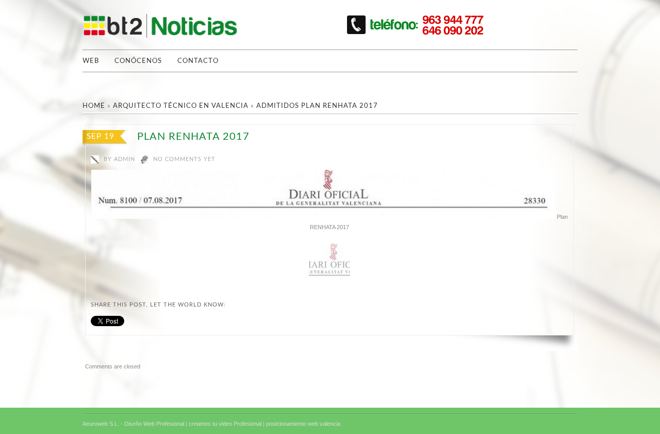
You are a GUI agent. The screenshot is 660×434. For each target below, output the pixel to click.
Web (90, 61)
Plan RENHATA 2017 (193, 137)
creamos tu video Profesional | (227, 424)
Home (93, 106)
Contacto (198, 61)
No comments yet (184, 159)
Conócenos (138, 61)
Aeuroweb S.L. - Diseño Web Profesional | (134, 424)
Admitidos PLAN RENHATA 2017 (317, 106)
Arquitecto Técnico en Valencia (181, 106)
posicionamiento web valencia (303, 424)
